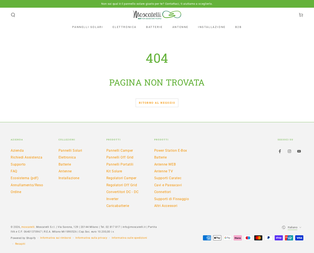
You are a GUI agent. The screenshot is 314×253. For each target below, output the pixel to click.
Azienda (17, 150)
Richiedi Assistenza (26, 157)
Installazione (69, 178)
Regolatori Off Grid (121, 185)
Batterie (65, 164)
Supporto (18, 164)
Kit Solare (114, 171)
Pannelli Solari (70, 150)
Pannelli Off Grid (120, 157)
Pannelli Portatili (120, 164)
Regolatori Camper (121, 178)
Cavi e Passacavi (168, 185)
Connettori (162, 192)
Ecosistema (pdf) (25, 178)
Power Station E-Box (170, 150)
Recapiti (20, 243)
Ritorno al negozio (157, 102)
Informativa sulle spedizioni (129, 237)
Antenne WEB (165, 164)
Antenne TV (163, 171)
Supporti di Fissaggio (171, 199)
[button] (13, 15)
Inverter (112, 199)
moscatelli (28, 226)
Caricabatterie (117, 206)
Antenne (65, 171)
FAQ (14, 171)
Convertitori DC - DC (122, 192)
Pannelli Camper (119, 150)
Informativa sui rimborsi (55, 237)
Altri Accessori (166, 206)
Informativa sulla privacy (91, 237)
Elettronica (67, 157)
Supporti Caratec (168, 178)
